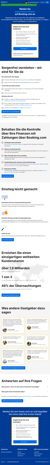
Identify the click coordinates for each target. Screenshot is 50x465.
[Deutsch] (26, 2)
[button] (19, 4)
